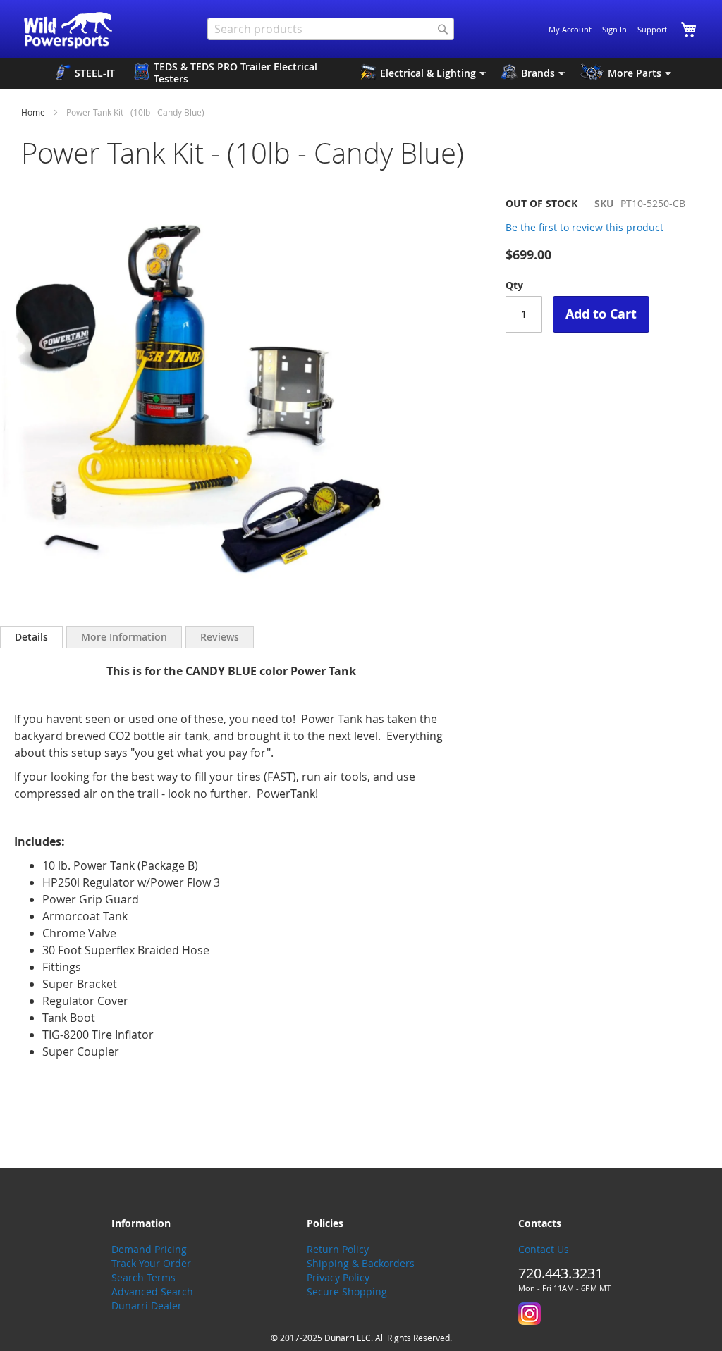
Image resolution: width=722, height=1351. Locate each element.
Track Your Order (151, 1263)
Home (33, 112)
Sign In (614, 29)
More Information (124, 636)
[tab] (31, 637)
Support (652, 29)
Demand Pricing (149, 1249)
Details (31, 636)
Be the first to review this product (584, 227)
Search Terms (143, 1277)
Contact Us (543, 1249)
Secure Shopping (347, 1291)
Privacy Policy (338, 1277)
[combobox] (330, 29)
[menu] (361, 73)
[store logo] (68, 30)
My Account (570, 29)
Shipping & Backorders (361, 1263)
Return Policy (338, 1249)
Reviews (219, 636)
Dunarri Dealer (146, 1305)
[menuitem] (85, 73)
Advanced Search (152, 1291)
